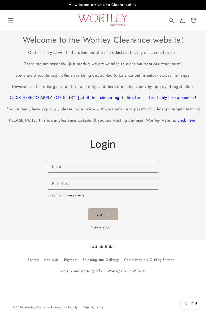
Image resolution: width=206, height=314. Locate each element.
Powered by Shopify (64, 307)
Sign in (103, 214)
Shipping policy (93, 307)
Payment (70, 259)
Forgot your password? (66, 195)
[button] (10, 20)
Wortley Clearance (37, 307)
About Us (51, 259)
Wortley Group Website (127, 270)
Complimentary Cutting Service (149, 259)
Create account (103, 227)
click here (186, 120)
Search (33, 259)
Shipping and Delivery (100, 259)
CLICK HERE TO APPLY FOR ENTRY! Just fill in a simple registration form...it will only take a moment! (103, 97)
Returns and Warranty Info (81, 270)
